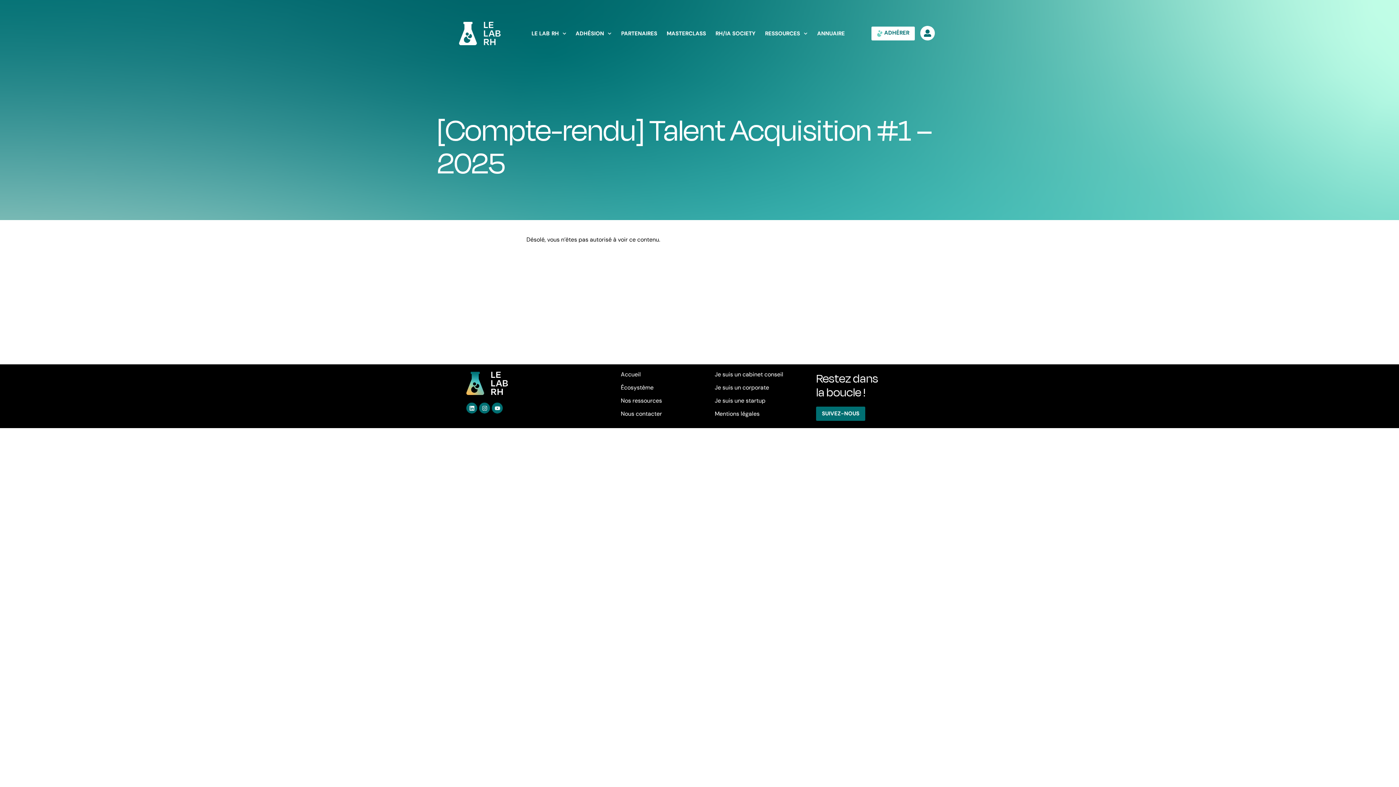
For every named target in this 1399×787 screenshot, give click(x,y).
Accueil (631, 374)
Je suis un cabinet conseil (749, 374)
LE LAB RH (545, 33)
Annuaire (831, 33)
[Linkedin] (471, 408)
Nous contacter (641, 414)
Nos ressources (641, 400)
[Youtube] (497, 408)
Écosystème (637, 387)
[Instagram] (484, 408)
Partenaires (639, 33)
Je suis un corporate (742, 387)
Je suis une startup (740, 400)
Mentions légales (737, 414)
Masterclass (686, 33)
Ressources (782, 33)
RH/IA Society (736, 33)
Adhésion (590, 33)
